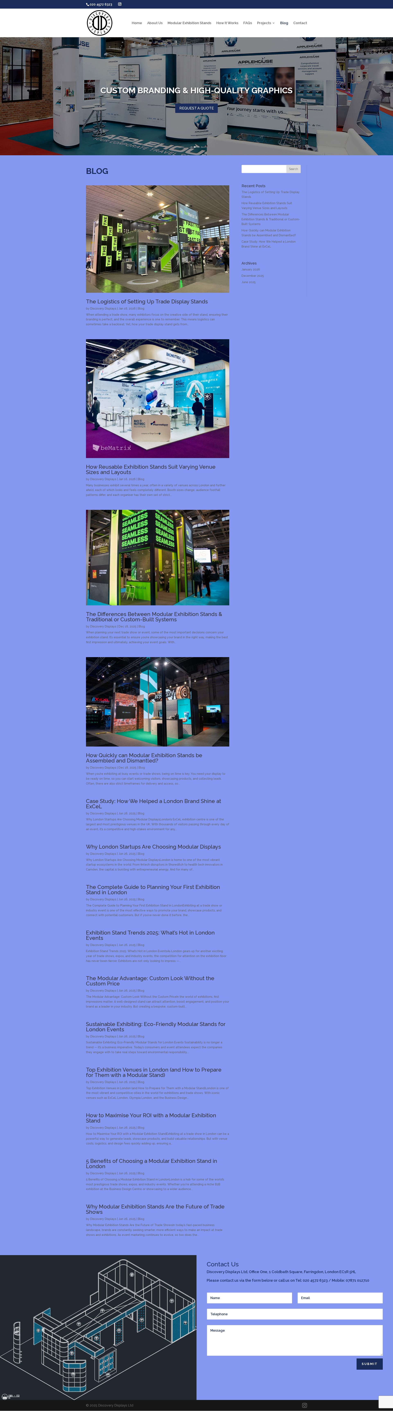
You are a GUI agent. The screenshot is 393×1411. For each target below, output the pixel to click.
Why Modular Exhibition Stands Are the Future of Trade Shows (155, 1209)
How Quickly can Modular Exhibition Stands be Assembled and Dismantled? (144, 758)
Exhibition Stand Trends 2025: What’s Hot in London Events (150, 935)
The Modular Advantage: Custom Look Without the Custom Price (150, 981)
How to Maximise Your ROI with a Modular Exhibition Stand (151, 1118)
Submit (370, 1364)
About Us (155, 23)
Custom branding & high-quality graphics (196, 90)
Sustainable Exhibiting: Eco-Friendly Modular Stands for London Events (155, 1027)
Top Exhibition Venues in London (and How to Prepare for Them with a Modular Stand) (153, 1072)
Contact (300, 23)
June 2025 (249, 282)
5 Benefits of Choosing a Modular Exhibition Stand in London (151, 1163)
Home (137, 23)
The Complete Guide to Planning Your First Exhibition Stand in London (153, 889)
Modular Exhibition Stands (189, 23)
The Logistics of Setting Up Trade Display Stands (147, 301)
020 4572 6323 (315, 1280)
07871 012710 (357, 1280)
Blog (284, 23)
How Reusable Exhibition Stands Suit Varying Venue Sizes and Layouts (151, 469)
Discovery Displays (103, 308)
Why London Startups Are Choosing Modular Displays (153, 847)
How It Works (227, 23)
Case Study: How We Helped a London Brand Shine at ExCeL (153, 804)
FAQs (247, 23)
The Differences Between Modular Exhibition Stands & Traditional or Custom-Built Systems (154, 617)
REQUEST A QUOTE (196, 108)
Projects (264, 23)
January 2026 (251, 269)
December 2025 (253, 275)
